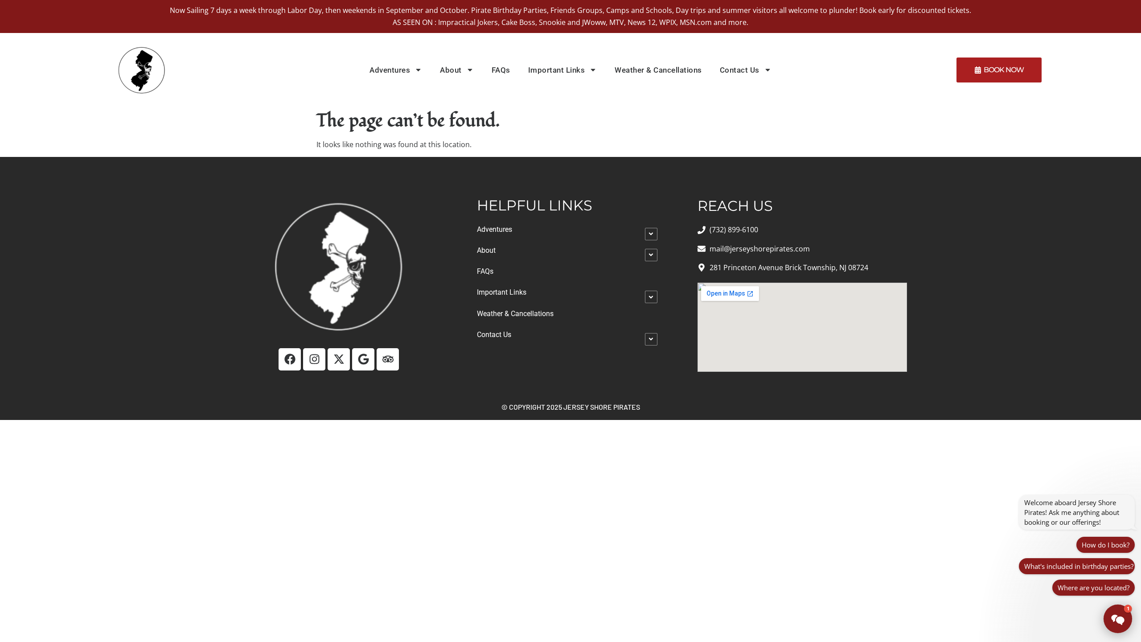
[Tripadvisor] (388, 359)
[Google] (363, 359)
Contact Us (739, 70)
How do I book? (1105, 544)
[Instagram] (314, 359)
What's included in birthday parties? (1078, 566)
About (451, 70)
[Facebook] (290, 359)
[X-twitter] (339, 359)
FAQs (501, 70)
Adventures (389, 70)
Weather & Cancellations (658, 70)
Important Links (556, 70)
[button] (1118, 619)
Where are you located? (1093, 587)
